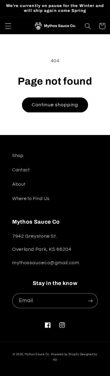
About (18, 184)
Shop (18, 155)
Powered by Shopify (65, 354)
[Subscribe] (90, 300)
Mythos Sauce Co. (37, 354)
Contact (21, 170)
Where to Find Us (31, 198)
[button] (8, 26)
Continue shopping (55, 104)
